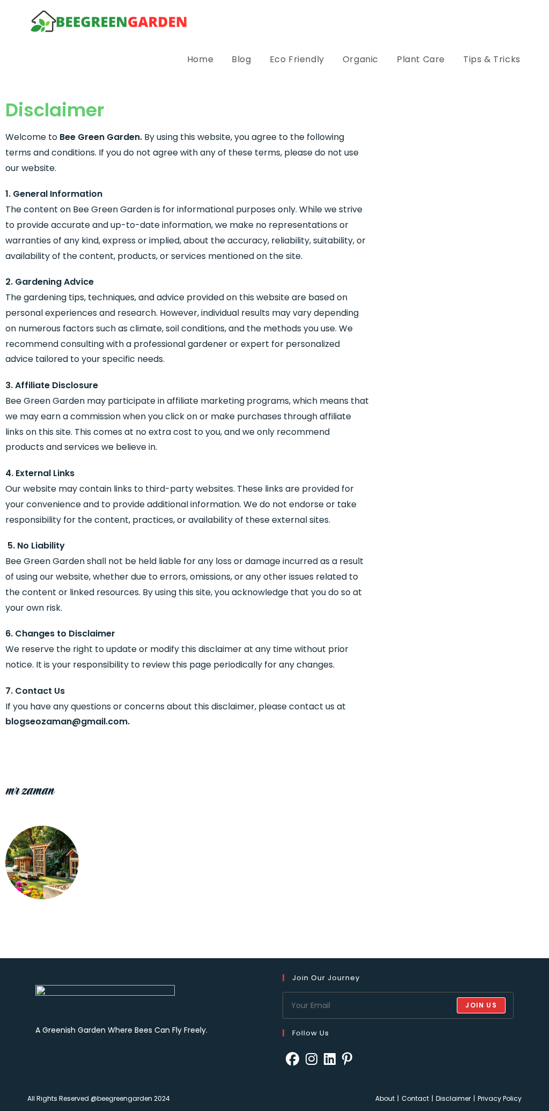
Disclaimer (453, 1098)
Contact (415, 1098)
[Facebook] (292, 1059)
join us (480, 1005)
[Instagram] (311, 1059)
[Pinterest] (347, 1059)
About (385, 1098)
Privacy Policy (500, 1098)
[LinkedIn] (330, 1059)
